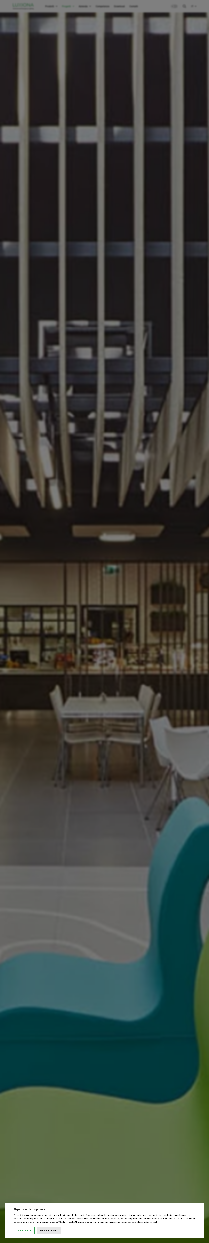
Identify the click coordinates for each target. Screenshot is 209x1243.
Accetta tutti (24, 1230)
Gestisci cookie (48, 1230)
